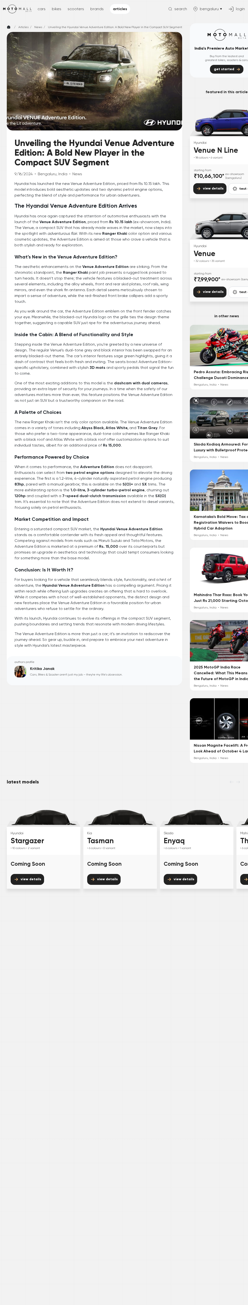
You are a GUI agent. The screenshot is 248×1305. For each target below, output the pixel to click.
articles (120, 9)
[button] (177, 9)
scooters (76, 9)
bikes (56, 9)
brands (97, 9)
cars (42, 9)
